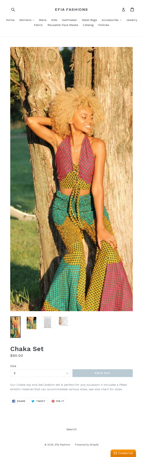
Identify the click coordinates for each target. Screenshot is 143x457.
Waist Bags (89, 20)
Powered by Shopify (87, 444)
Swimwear (69, 20)
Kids (54, 20)
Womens (27, 20)
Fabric (38, 25)
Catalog (88, 25)
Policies (103, 25)
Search (71, 429)
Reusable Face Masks (62, 25)
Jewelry (131, 20)
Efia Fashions (71, 9)
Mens (43, 20)
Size (13, 366)
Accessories (112, 20)
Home (10, 20)
